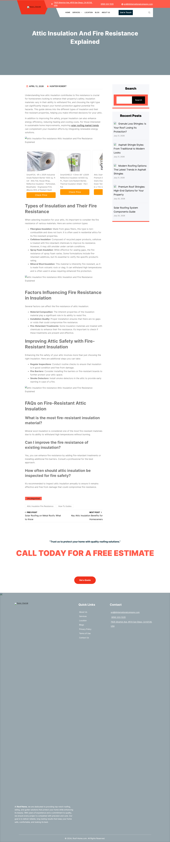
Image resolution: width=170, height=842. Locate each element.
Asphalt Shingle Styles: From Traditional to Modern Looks (129, 148)
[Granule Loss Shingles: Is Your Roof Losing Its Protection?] (115, 124)
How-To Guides (64, 506)
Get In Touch (125, 12)
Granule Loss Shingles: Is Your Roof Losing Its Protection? (130, 127)
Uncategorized (33, 498)
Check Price (41, 195)
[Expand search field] (149, 12)
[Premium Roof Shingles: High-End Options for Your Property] (115, 187)
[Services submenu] (81, 12)
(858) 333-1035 (107, 4)
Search (138, 100)
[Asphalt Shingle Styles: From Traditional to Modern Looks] (115, 145)
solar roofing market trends (85, 125)
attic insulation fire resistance (40, 506)
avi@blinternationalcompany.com (138, 4)
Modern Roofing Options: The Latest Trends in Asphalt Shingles (130, 169)
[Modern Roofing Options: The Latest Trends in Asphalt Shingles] (115, 166)
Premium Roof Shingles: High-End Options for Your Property (129, 190)
